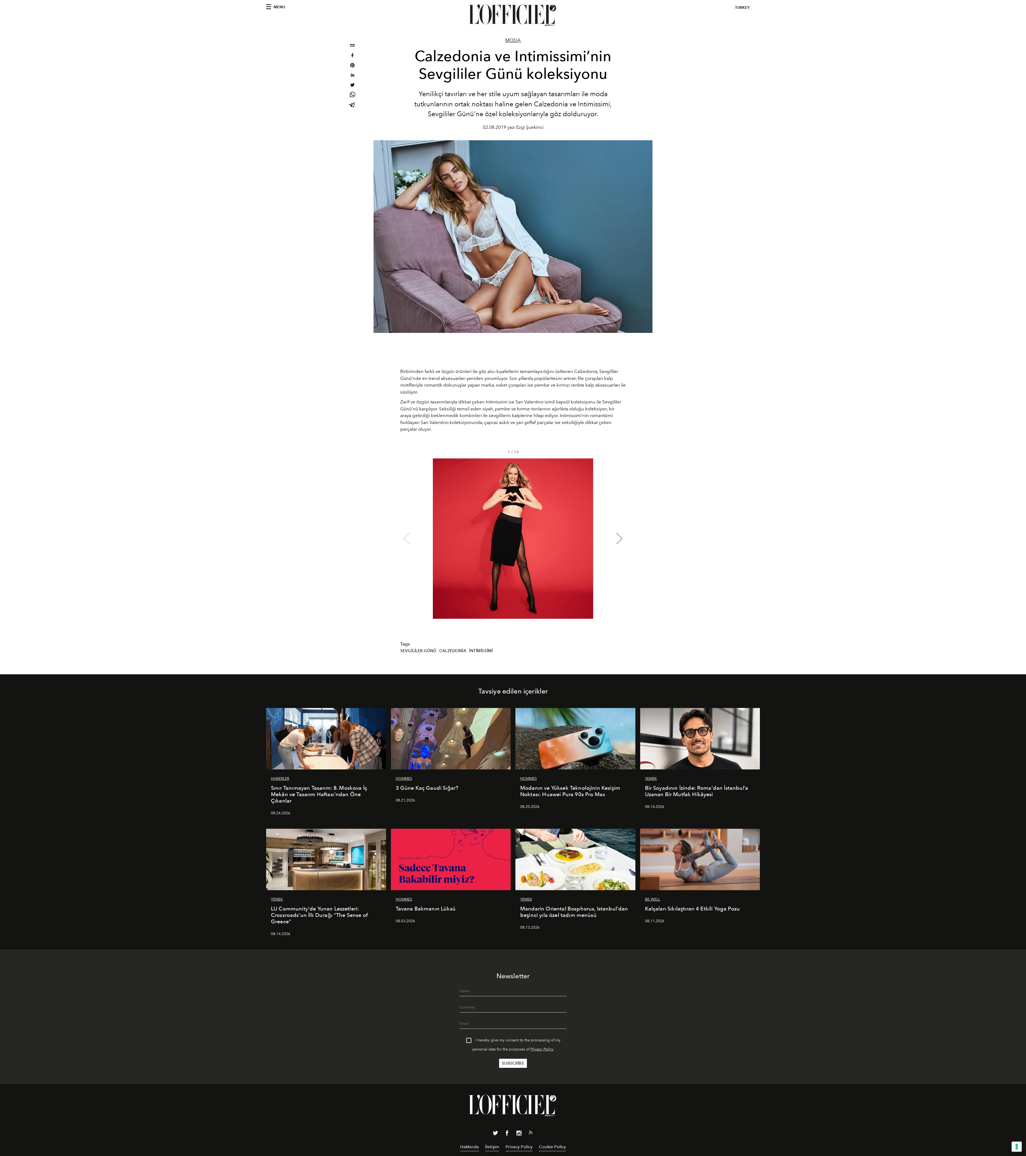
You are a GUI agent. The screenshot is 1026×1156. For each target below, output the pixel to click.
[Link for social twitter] (495, 1134)
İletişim (492, 1146)
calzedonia (452, 650)
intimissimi (481, 650)
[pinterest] (352, 66)
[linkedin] (352, 76)
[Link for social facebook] (507, 1134)
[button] (619, 538)
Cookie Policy (552, 1146)
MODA (513, 40)
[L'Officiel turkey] (513, 15)
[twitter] (352, 86)
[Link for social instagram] (519, 1134)
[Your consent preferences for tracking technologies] (1017, 1147)
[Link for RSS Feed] (530, 1133)
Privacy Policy (542, 1049)
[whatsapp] (352, 95)
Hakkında (469, 1146)
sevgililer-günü (418, 650)
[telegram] (352, 105)
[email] (352, 46)
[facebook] (352, 56)
